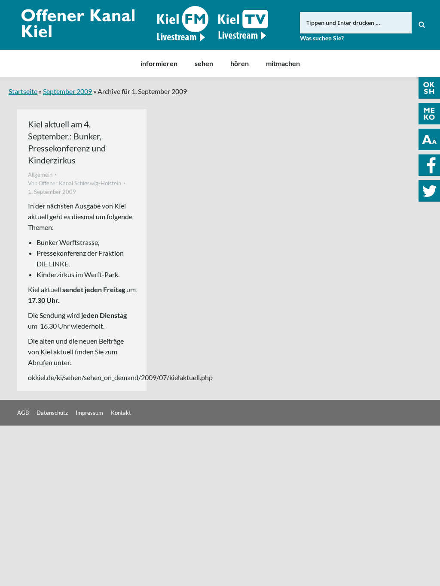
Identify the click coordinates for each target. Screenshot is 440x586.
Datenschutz (52, 412)
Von (74, 183)
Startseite (23, 91)
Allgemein (40, 174)
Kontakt (121, 412)
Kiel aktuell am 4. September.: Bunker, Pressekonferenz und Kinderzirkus (67, 142)
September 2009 (67, 91)
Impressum (89, 412)
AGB (23, 412)
